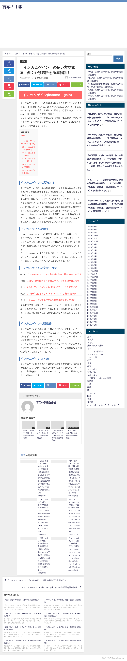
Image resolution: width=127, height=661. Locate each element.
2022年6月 (92, 289)
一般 (89, 384)
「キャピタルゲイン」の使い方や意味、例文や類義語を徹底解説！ (49, 587)
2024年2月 (92, 229)
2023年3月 (92, 262)
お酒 (89, 348)
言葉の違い (92, 372)
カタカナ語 (92, 357)
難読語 (90, 381)
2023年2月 (92, 265)
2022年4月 (92, 295)
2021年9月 (92, 316)
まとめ (90, 342)
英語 (89, 387)
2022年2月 (92, 301)
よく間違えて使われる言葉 (99, 378)
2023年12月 (92, 235)
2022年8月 (92, 283)
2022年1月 (92, 304)
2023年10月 (92, 241)
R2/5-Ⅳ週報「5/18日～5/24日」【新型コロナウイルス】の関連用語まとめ (105, 186)
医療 (89, 396)
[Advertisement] (63, 30)
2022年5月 (92, 292)
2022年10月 (92, 277)
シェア (9, 65)
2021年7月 (92, 322)
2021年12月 (92, 307)
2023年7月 (92, 250)
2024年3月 (92, 226)
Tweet (9, 72)
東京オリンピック (95, 354)
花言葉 (90, 339)
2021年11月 (92, 310)
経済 (23, 61)
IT (88, 390)
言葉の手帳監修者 (75, 77)
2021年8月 (92, 319)
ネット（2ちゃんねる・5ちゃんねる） (104, 405)
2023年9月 (92, 244)
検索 (89, 54)
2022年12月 (92, 271)
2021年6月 (92, 325)
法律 (89, 399)
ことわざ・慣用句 (95, 351)
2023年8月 (92, 247)
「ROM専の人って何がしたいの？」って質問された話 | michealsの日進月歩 (105, 141)
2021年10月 (92, 313)
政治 (89, 366)
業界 (89, 363)
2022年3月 (92, 298)
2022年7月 (92, 286)
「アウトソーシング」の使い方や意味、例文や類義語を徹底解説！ (37, 580)
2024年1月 (92, 232)
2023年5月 (92, 256)
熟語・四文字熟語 (95, 345)
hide (23, 135)
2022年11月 (92, 274)
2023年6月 (92, 253)
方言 (89, 337)
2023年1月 (92, 268)
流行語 (90, 402)
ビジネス (91, 393)
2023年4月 (92, 259)
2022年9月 (92, 280)
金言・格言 (92, 369)
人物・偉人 (92, 375)
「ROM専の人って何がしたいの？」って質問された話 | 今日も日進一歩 (105, 121)
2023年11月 (92, 238)
